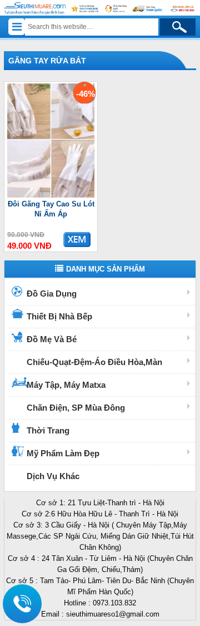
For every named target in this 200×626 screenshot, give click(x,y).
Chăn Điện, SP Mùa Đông (76, 407)
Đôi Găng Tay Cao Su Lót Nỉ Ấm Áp (51, 209)
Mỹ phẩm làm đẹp (63, 453)
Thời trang (48, 430)
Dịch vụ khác (53, 476)
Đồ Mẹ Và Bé (52, 339)
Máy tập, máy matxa (66, 385)
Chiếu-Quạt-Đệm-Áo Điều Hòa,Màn (94, 362)
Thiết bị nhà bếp (59, 316)
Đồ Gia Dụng (52, 293)
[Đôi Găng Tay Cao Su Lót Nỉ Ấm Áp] (50, 195)
